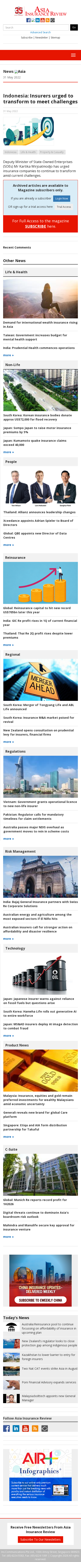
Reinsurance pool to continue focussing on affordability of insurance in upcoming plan (49, 1328)
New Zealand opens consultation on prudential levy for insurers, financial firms (38, 732)
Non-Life (12, 364)
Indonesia (10, 152)
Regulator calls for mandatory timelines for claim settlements (33, 817)
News (8, 71)
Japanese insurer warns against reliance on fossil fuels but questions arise (38, 1001)
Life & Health (28, 152)
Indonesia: (16, 95)
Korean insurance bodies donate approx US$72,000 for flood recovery (37, 417)
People (11, 461)
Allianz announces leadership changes (39, 512)
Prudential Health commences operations (39, 348)
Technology (15, 948)
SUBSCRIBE (35, 226)
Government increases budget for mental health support (35, 337)
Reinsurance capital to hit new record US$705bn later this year (37, 610)
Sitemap (55, 37)
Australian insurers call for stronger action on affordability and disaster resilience (37, 929)
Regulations (15, 751)
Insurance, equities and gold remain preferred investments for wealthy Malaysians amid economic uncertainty (38, 1100)
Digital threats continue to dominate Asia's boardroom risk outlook (36, 1215)
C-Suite (11, 1149)
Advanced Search (40, 32)
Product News (17, 1045)
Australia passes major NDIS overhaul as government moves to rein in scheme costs (36, 829)
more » (8, 355)
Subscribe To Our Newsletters (40, 1539)
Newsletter (41, 37)
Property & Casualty (52, 152)
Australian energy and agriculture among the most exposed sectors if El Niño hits (37, 917)
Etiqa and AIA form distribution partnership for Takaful (35, 1127)
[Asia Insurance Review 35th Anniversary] (40, 10)
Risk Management (20, 851)
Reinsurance (15, 557)
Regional (12, 654)
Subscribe (27, 37)
